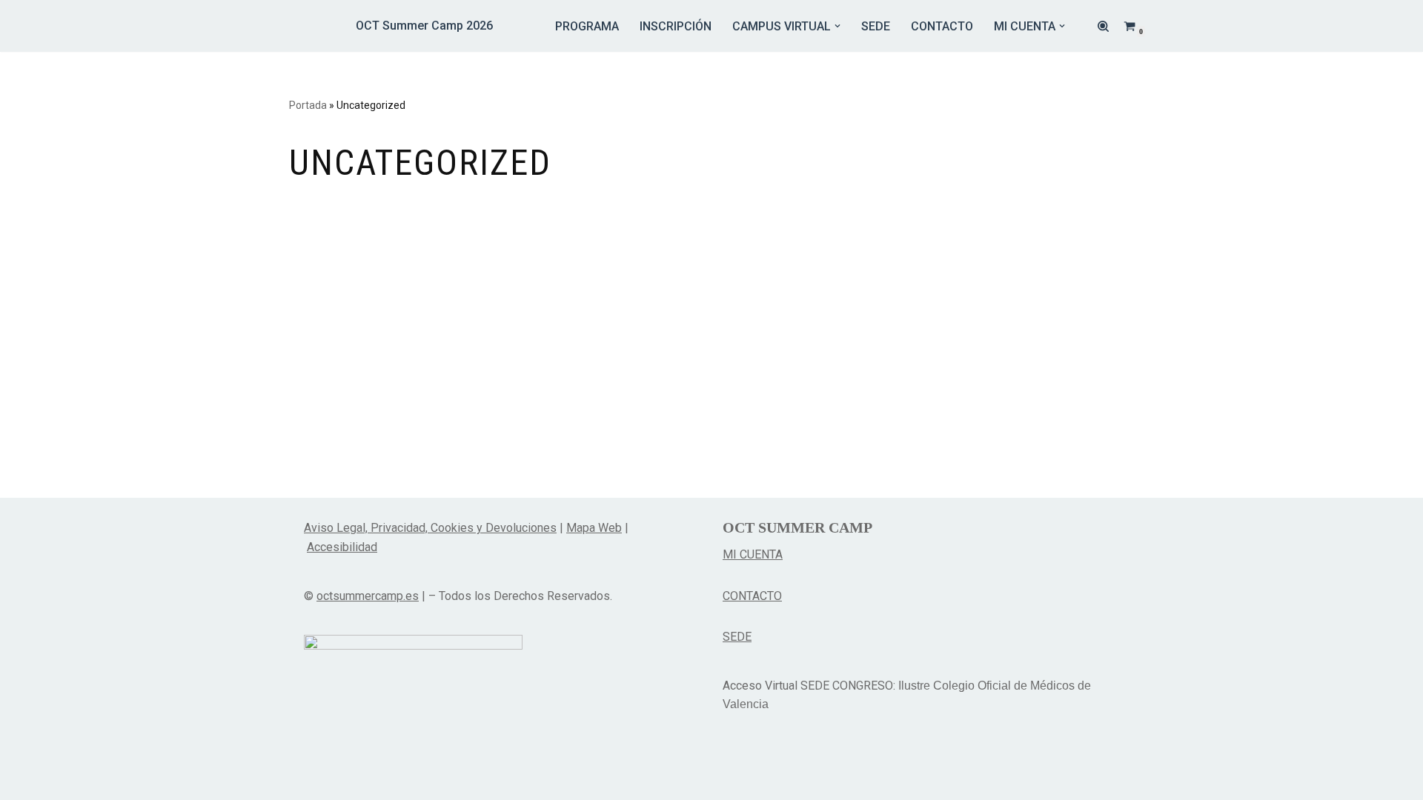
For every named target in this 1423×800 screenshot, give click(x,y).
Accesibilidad (342, 547)
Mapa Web (594, 528)
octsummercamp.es (367, 596)
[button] (837, 26)
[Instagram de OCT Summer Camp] (736, 769)
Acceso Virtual (760, 686)
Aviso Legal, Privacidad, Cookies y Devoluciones (430, 528)
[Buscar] (1103, 26)
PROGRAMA (587, 26)
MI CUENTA (753, 554)
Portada (308, 105)
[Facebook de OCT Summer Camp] (769, 769)
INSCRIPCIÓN (676, 26)
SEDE (875, 26)
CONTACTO (942, 26)
